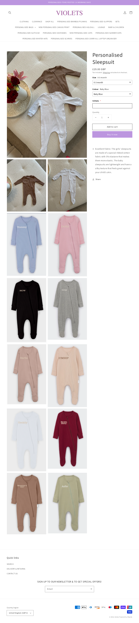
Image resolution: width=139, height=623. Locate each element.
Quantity (95, 112)
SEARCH (10, 564)
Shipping (106, 72)
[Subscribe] (91, 589)
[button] (10, 13)
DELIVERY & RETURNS (16, 569)
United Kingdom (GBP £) (18, 613)
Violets (117, 617)
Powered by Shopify (125, 617)
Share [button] (98, 179)
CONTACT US (12, 573)
